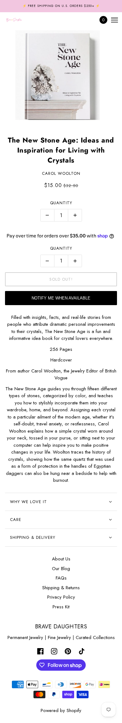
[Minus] (47, 215)
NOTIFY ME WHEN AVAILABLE (61, 298)
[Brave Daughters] (19, 20)
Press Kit (61, 606)
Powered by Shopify (61, 710)
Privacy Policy (61, 597)
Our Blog (61, 568)
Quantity (61, 203)
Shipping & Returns (61, 587)
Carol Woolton (61, 173)
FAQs (61, 578)
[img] (40, 650)
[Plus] (75, 215)
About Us (61, 558)
